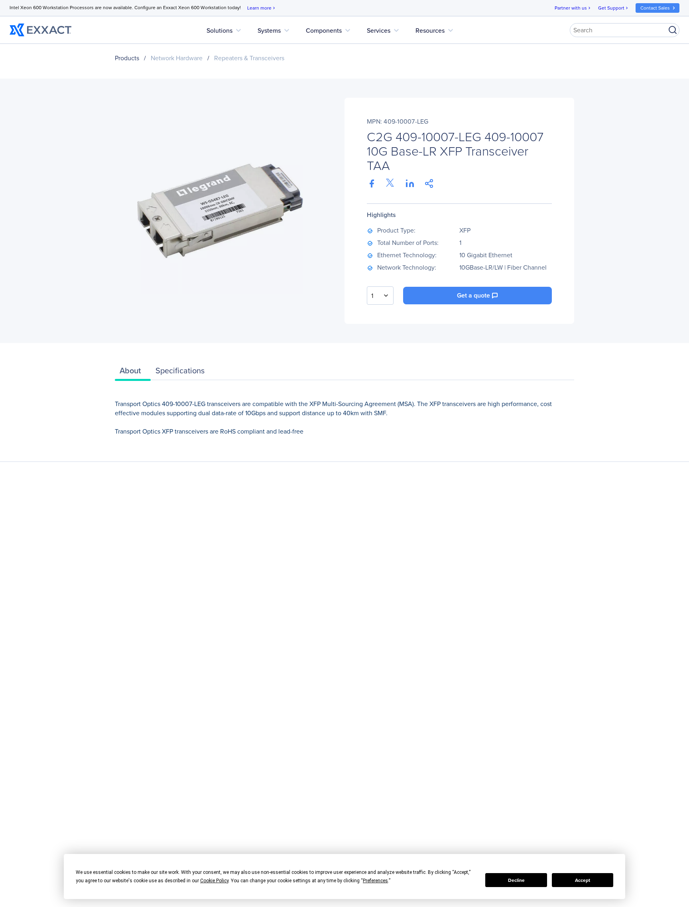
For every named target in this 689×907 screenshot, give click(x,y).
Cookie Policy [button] (214, 880)
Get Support (613, 8)
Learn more (261, 8)
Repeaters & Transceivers (249, 58)
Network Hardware (177, 58)
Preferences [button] (375, 880)
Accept (582, 880)
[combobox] (380, 295)
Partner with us (573, 8)
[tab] (133, 372)
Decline (516, 880)
